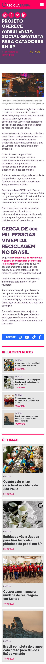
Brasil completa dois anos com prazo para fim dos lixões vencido (26, 418)
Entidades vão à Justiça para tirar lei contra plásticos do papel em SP (27, 382)
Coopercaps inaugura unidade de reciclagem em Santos (27, 400)
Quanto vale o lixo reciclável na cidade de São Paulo (20, 485)
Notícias (35, 51)
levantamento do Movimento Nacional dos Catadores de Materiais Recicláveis (22, 260)
